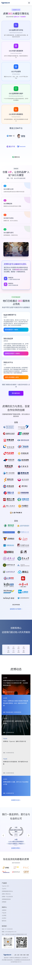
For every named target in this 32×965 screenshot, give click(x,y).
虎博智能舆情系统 (6, 899)
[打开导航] (29, 3)
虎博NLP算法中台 (6, 894)
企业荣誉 (4, 915)
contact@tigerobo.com (10, 931)
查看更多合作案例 (15, 609)
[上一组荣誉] (3, 835)
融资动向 (4, 920)
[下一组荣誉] (28, 835)
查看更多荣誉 (15, 848)
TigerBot (4, 888)
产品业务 (4, 912)
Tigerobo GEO (5, 886)
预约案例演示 (16, 393)
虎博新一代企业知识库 (7, 896)
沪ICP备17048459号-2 (7, 959)
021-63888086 (9, 929)
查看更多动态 (15, 800)
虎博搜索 (4, 902)
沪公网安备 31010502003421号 (22, 959)
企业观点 (4, 918)
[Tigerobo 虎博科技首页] (5, 3)
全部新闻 (4, 910)
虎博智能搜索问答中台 (7, 891)
